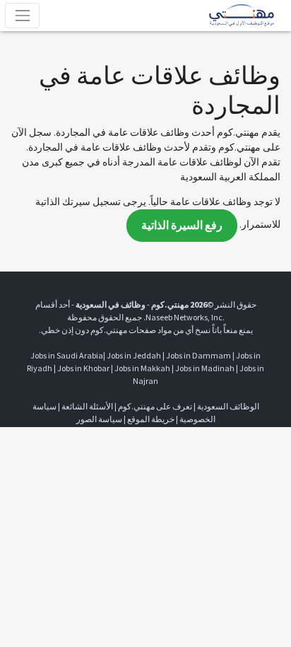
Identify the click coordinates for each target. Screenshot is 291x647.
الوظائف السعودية (228, 406)
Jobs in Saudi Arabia (66, 355)
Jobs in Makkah (142, 368)
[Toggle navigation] (22, 15)
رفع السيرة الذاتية (181, 225)
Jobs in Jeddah (134, 355)
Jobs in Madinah (204, 368)
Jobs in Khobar (83, 368)
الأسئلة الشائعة (87, 406)
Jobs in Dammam (198, 355)
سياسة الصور (99, 419)
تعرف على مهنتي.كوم (154, 406)
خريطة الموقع (150, 419)
